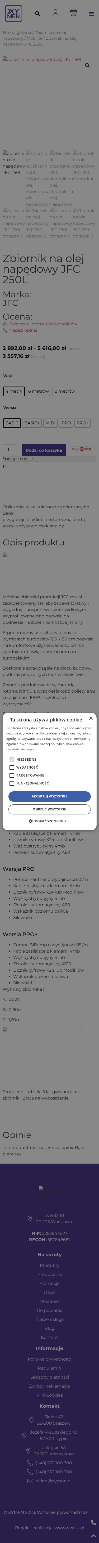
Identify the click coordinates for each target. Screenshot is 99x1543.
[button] (49, 821)
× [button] (91, 718)
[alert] (49, 771)
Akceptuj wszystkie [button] (49, 796)
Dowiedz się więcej (20, 749)
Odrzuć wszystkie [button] (49, 809)
